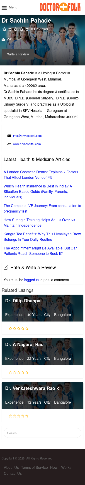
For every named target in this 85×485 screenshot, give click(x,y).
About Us (11, 467)
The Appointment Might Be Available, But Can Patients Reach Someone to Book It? (41, 250)
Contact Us (13, 473)
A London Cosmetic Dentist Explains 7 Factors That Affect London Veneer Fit (41, 174)
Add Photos (14, 39)
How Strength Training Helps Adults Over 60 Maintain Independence (39, 222)
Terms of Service (34, 467)
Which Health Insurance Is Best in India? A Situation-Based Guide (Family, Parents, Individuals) (38, 191)
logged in (31, 279)
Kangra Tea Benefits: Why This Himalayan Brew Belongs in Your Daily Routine (42, 236)
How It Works (60, 467)
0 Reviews (39, 28)
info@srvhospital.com (27, 135)
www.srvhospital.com (27, 144)
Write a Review (18, 54)
